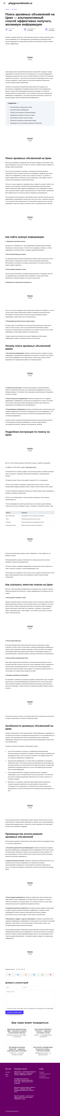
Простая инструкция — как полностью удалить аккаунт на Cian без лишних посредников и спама (24, 1097)
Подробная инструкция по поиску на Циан (22, 115)
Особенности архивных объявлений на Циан (23, 120)
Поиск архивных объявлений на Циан (21, 107)
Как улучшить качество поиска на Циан (21, 117)
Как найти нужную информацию (19, 109)
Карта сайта (6, 1075)
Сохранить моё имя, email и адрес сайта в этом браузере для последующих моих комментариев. (30, 1008)
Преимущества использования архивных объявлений (25, 123)
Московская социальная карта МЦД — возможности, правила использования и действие (16, 1030)
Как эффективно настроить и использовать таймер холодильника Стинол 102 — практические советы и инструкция (23, 1081)
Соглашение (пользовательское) (44, 1076)
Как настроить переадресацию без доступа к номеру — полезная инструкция (43, 1049)
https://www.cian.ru (31, 467)
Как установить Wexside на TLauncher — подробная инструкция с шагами (43, 1030)
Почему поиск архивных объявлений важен (23, 112)
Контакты (7, 1072)
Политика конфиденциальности (44, 1072)
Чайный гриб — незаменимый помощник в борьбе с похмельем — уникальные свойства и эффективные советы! (25, 1073)
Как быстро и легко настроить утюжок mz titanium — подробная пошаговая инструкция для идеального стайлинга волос (24, 1089)
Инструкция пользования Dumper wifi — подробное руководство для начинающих (16, 1049)
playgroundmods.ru (20, 3)
